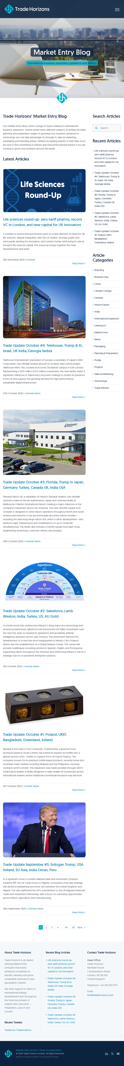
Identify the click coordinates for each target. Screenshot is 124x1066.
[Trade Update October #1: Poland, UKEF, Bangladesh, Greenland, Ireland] (44, 705)
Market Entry (101, 332)
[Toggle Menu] (117, 9)
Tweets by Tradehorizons (18, 1029)
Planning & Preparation (106, 353)
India (97, 311)
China (98, 283)
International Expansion (107, 318)
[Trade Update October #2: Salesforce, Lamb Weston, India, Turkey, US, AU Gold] (44, 581)
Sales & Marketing (104, 373)
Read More (78, 263)
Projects (99, 367)
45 (73, 927)
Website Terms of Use (26, 1050)
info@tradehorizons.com (100, 995)
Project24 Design (51, 1056)
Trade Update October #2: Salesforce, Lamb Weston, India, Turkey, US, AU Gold (62, 1018)
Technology (101, 380)
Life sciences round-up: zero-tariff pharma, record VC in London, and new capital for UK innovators (107, 158)
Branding (99, 270)
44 (66, 927)
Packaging (100, 346)
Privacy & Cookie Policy (50, 1050)
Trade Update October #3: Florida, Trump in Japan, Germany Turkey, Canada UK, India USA (107, 198)
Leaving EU (100, 325)
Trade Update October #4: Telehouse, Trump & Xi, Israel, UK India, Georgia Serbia (62, 984)
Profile (98, 360)
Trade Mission (102, 387)
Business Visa (101, 276)
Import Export (102, 304)
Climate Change (103, 290)
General (31, 259)
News (37, 393)
